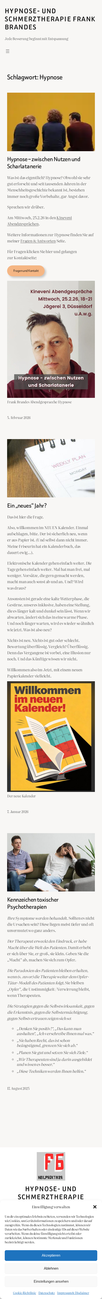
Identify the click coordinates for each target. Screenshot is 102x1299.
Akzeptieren (51, 1255)
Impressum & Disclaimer (73, 1293)
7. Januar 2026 (17, 811)
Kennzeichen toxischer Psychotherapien (33, 903)
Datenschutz (46, 1293)
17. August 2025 (18, 1088)
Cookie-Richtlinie (24, 1293)
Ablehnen (51, 1268)
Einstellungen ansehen (51, 1281)
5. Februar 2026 (19, 417)
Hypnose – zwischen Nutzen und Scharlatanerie (43, 163)
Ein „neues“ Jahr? (26, 505)
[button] (95, 1206)
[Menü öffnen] (7, 51)
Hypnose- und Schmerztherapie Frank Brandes (50, 19)
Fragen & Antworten (38, 241)
